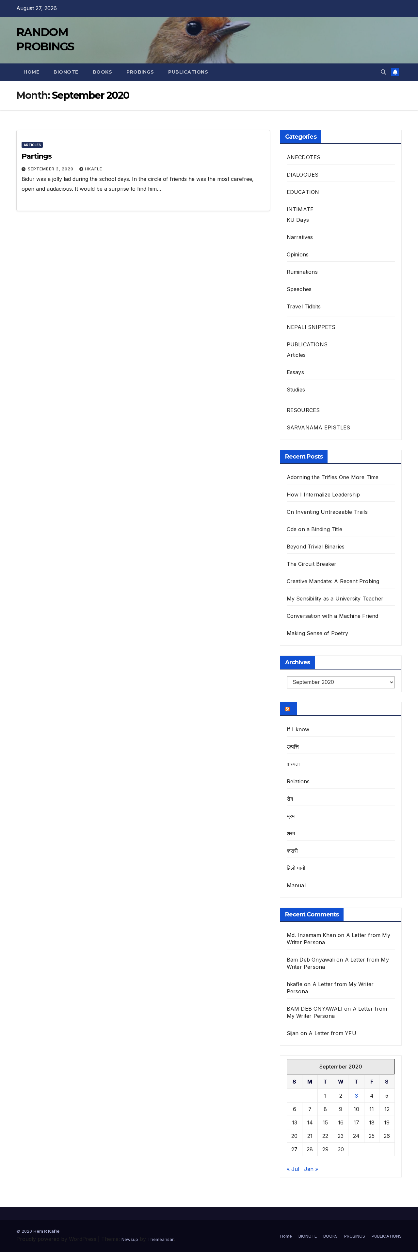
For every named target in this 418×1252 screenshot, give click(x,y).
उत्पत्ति (293, 746)
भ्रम (291, 816)
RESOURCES (303, 410)
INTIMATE (300, 209)
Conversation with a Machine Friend (332, 616)
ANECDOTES (304, 157)
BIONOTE (66, 72)
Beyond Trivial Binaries (316, 546)
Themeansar (161, 1239)
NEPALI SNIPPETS (311, 327)
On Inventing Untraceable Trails (327, 512)
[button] (383, 72)
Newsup (129, 1239)
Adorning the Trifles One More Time (333, 477)
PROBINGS (140, 72)
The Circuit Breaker (312, 564)
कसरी (292, 850)
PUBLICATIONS (188, 72)
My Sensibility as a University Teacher (335, 598)
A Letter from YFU (332, 1033)
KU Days (298, 220)
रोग (290, 798)
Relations (298, 781)
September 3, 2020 (51, 168)
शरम (291, 833)
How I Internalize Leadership (323, 494)
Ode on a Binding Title (314, 529)
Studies (296, 389)
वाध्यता (293, 764)
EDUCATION (303, 192)
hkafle (93, 168)
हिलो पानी (296, 868)
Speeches (299, 289)
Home (31, 72)
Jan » (311, 1169)
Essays (295, 372)
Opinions (298, 254)
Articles (32, 145)
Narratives (300, 237)
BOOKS (102, 72)
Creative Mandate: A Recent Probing (333, 581)
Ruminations (302, 272)
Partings (37, 156)
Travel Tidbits (304, 306)
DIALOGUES (303, 174)
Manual (296, 885)
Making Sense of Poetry (317, 633)
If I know (298, 729)
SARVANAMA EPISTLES (318, 427)
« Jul (293, 1169)
